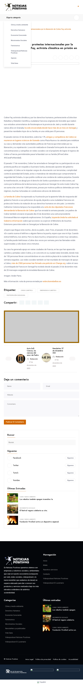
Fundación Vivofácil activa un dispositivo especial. (39, 522)
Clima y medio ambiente (19, 25)
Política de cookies (59, 659)
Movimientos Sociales (19, 40)
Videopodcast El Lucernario (53, 583)
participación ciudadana (16, 295)
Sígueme (70, 458)
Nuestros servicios (50, 570)
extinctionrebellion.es (52, 281)
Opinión (13, 58)
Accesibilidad (73, 659)
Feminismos (15, 45)
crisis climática (27, 290)
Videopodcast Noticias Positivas (19, 52)
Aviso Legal (29, 659)
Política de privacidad (43, 659)
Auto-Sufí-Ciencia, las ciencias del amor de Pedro (33, 351)
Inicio (45, 561)
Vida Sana (14, 63)
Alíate (45, 565)
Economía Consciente (18, 35)
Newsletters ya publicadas (15, 628)
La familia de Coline (12, 196)
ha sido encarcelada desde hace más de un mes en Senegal (50, 128)
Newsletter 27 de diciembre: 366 (58, 350)
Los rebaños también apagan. (64, 610)
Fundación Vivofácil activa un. (64, 630)
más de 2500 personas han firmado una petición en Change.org (38, 263)
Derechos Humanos (18, 30)
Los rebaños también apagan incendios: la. (36, 499)
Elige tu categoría (13, 18)
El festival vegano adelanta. (63, 620)
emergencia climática (48, 290)
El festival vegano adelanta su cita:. (34, 510)
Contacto (46, 574)
